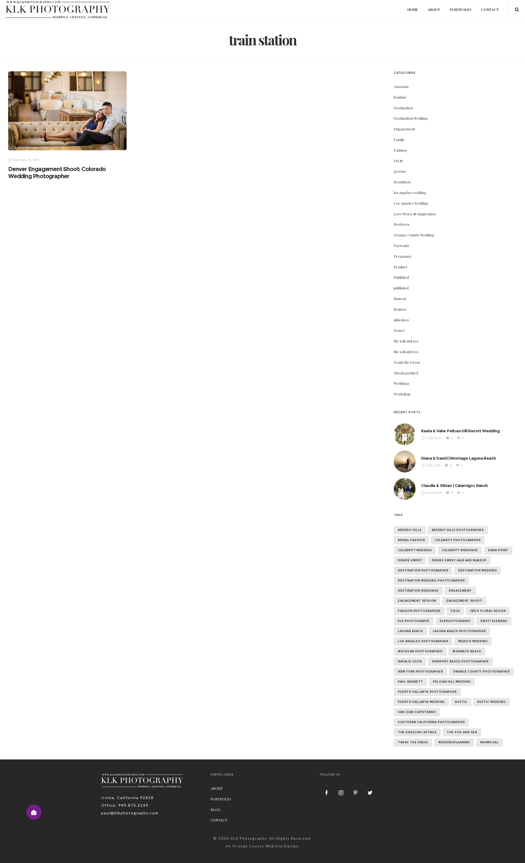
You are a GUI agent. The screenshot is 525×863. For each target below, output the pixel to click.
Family (399, 139)
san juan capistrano (417, 712)
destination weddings (418, 590)
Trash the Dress (407, 362)
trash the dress (413, 742)
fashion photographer (419, 611)
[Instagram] (341, 792)
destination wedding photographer (431, 580)
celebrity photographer (457, 540)
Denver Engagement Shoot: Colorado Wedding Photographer (57, 173)
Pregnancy (403, 256)
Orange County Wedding (414, 235)
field (455, 611)
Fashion (400, 150)
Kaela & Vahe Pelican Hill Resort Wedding (460, 430)
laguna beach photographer (459, 631)
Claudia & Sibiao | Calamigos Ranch (454, 485)
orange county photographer (481, 671)
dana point (498, 550)
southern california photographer (431, 722)
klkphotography (455, 621)
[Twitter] (370, 792)
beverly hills (410, 530)
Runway (400, 298)
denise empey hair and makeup (459, 560)
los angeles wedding (410, 192)
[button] (34, 812)
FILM (398, 160)
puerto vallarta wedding (421, 702)
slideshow (401, 320)
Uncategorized (406, 373)
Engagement (404, 129)
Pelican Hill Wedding (452, 681)
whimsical (489, 742)
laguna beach (410, 631)
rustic (461, 702)
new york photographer (420, 671)
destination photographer (423, 570)
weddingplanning (454, 742)
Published (401, 277)
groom (400, 171)
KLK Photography (249, 838)
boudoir (400, 97)
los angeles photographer (423, 641)
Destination (403, 107)
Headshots (402, 182)
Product (400, 267)
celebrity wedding (415, 550)
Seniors (400, 309)
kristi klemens (493, 621)
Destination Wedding (411, 118)
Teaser (399, 330)
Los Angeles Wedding (411, 203)
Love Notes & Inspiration (415, 214)
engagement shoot (464, 601)
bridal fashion (411, 540)
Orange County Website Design (265, 846)
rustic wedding (491, 702)
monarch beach (467, 651)
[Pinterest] (356, 792)
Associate (401, 86)
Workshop (402, 394)
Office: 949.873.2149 (124, 805)
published (401, 288)
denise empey (410, 560)
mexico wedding (473, 641)
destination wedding (477, 570)
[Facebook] (327, 792)
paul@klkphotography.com (130, 813)
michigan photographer (420, 651)
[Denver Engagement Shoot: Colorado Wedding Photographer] (67, 110)
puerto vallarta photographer (427, 692)
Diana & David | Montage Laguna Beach (458, 458)
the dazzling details (417, 732)
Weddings (401, 383)
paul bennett (410, 681)
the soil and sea (406, 341)
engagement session (417, 601)
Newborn (401, 224)
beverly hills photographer (458, 530)
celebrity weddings (460, 550)
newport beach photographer (460, 661)
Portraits (401, 245)
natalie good (410, 661)
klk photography (414, 621)
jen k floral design (488, 611)
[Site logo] (57, 9)
